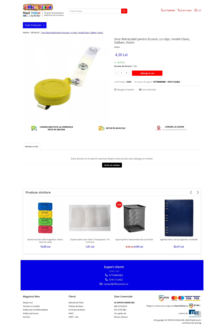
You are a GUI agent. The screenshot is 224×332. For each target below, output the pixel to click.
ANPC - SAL (74, 317)
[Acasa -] (38, 7)
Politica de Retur (76, 306)
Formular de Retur (77, 309)
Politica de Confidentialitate (35, 309)
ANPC (71, 313)
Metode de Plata (76, 302)
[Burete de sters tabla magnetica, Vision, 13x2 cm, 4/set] (45, 218)
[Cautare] (124, 11)
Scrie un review (112, 165)
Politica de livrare (30, 313)
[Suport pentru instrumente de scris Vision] (134, 218)
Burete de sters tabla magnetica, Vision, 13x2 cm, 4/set (45, 240)
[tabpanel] (66, 79)
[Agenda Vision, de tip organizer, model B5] (178, 218)
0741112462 (115, 279)
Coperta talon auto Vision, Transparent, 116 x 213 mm (89, 240)
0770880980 (115, 275)
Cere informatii (148, 89)
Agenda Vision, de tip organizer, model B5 (178, 239)
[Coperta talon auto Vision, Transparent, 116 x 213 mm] (89, 218)
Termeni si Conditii (31, 306)
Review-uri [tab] (31, 146)
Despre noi (28, 302)
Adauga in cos (147, 73)
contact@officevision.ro (115, 283)
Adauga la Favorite (125, 89)
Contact (26, 317)
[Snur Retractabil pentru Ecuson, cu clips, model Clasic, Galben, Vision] (66, 79)
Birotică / (36, 32)
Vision (117, 47)
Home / (27, 32)
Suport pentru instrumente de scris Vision (134, 239)
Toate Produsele (33, 25)
